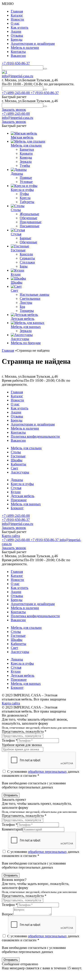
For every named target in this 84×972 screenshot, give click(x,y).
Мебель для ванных (26, 504)
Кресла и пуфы (22, 484)
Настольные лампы (34, 294)
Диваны (17, 480)
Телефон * (9, 740)
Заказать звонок (14, 528)
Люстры (26, 302)
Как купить (19, 27)
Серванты (27, 258)
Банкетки (27, 149)
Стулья (16, 488)
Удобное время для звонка (22, 745)
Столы (16, 452)
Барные (25, 238)
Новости (17, 19)
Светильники (30, 298)
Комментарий (12, 829)
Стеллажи (27, 262)
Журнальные (29, 214)
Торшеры (27, 311)
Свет (14, 468)
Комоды (26, 157)
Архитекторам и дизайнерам (33, 43)
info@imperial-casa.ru (17, 76)
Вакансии (18, 56)
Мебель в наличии (25, 47)
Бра (22, 306)
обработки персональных (47, 771)
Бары (24, 266)
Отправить (11, 795)
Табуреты (27, 202)
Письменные (29, 226)
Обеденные (28, 218)
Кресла (25, 198)
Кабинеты (18, 464)
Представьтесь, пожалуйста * (24, 731)
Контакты (18, 52)
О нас (15, 23)
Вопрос (7, 914)
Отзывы (17, 35)
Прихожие (19, 500)
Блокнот (17, 508)
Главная (17, 11)
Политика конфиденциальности (35, 436)
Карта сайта (11, 536)
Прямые (26, 178)
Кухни (16, 492)
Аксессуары (20, 472)
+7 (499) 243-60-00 (16, 114)
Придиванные (30, 222)
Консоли (26, 254)
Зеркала (26, 161)
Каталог (17, 15)
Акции (16, 31)
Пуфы (24, 194)
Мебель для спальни (26, 448)
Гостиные (18, 456)
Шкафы (16, 460)
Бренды (16, 39)
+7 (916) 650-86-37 (16, 63)
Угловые (26, 182)
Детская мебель (22, 496)
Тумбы (25, 165)
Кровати (26, 153)
